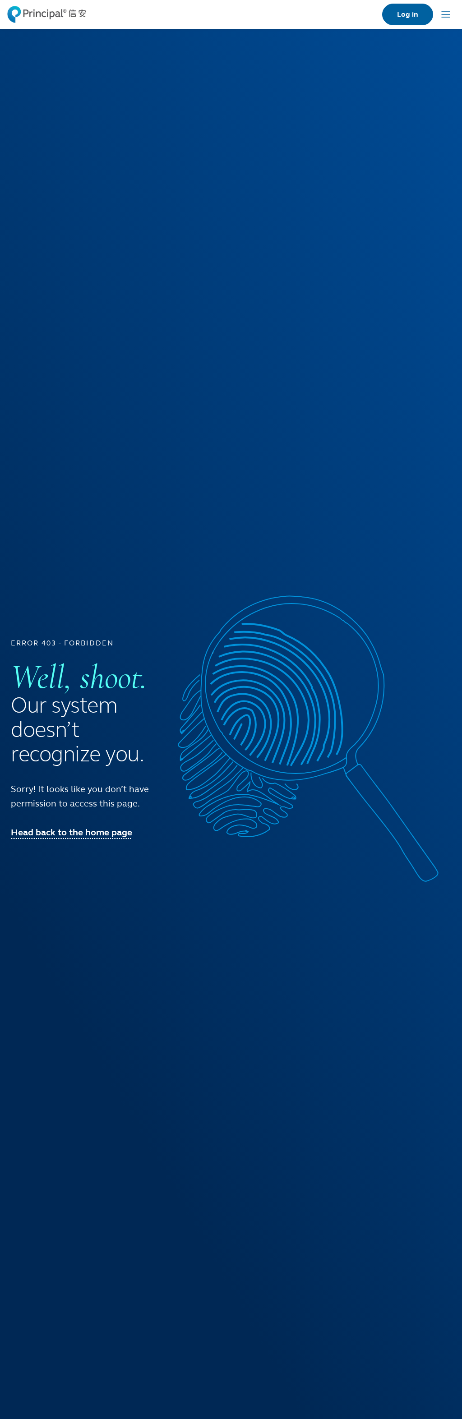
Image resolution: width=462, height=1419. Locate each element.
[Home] (46, 14)
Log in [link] (407, 14)
